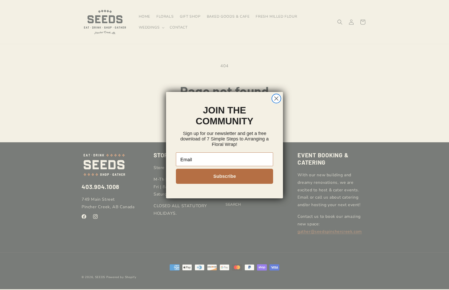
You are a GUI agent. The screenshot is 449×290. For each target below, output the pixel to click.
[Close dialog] (276, 98)
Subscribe (224, 176)
